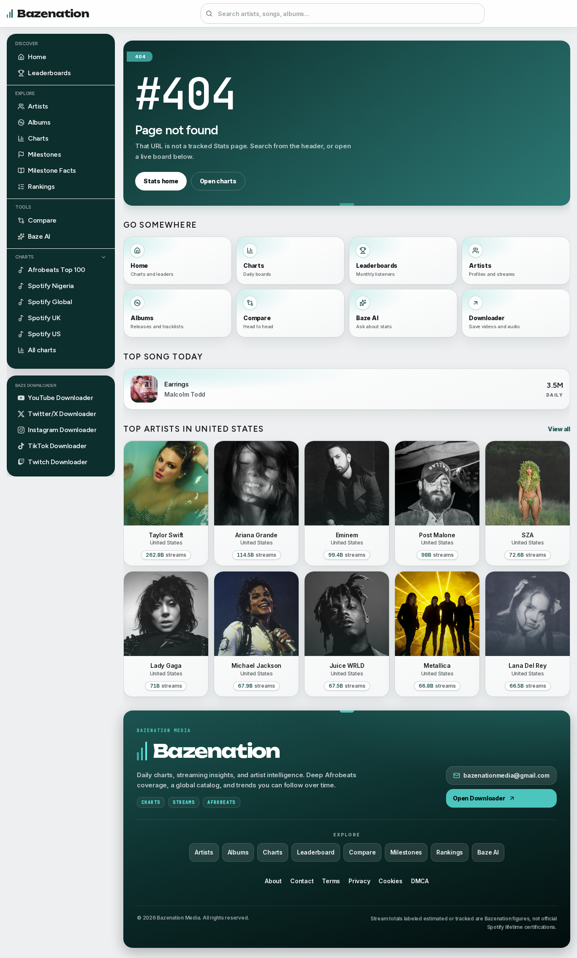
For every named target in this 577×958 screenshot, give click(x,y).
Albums (238, 852)
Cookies (390, 881)
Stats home (161, 181)
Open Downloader (479, 798)
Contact (301, 881)
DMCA (420, 881)
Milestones (406, 852)
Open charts (218, 181)
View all (559, 429)
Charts (24, 257)
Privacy (359, 881)
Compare (362, 852)
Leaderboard (316, 852)
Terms (331, 881)
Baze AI (487, 852)
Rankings (449, 852)
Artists (204, 852)
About (273, 881)
